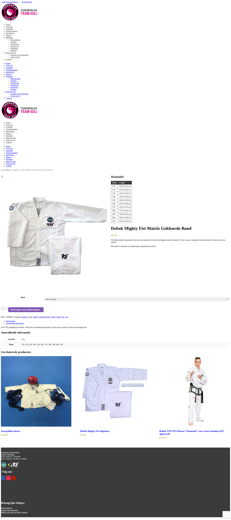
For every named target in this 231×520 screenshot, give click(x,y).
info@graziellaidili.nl (10, 2)
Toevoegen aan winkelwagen (25, 310)
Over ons (9, 27)
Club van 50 (15, 57)
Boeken (13, 51)
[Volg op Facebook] (3, 478)
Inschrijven (10, 33)
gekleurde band (44, 317)
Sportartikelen (6, 170)
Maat (23, 297)
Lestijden (9, 29)
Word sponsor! (6, 508)
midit (53, 317)
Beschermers (15, 40)
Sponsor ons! (11, 53)
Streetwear (15, 46)
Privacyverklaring (7, 454)
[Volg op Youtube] (14, 478)
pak (66, 317)
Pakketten (14, 48)
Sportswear (15, 44)
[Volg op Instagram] (8, 478)
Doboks (14, 42)
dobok (35, 317)
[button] (2, 176)
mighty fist (60, 317)
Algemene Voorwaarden (10, 452)
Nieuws (9, 35)
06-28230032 (27, 2)
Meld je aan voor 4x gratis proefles (14, 512)
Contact (9, 59)
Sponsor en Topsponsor (20, 55)
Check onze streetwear (9, 510)
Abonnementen (11, 31)
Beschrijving (10, 321)
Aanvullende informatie (15, 323)
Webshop (9, 38)
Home (8, 25)
